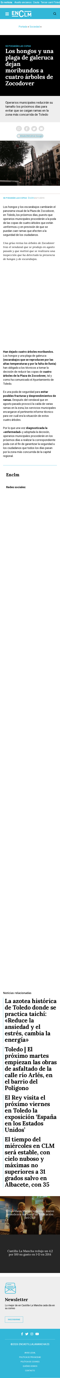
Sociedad (35, 26)
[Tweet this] (34, 128)
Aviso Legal (30, 1353)
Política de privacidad (30, 1357)
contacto (30, 1371)
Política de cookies (30, 1362)
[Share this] (27, 128)
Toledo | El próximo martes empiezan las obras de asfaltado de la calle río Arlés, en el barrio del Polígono (31, 1068)
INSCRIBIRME (14, 1320)
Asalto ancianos (23, 2)
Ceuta (36, 2)
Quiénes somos (30, 1366)
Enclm (31, 197)
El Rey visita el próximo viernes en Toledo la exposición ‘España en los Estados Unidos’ (31, 1113)
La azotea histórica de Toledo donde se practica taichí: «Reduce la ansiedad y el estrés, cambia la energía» (31, 1020)
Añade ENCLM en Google (31, 136)
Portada (23, 26)
